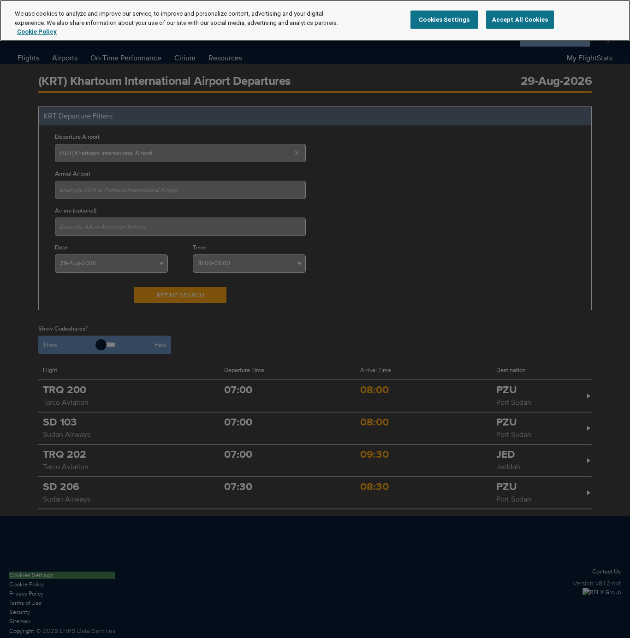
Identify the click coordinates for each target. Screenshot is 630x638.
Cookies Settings (444, 19)
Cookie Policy (37, 31)
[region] (315, 20)
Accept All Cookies (520, 19)
